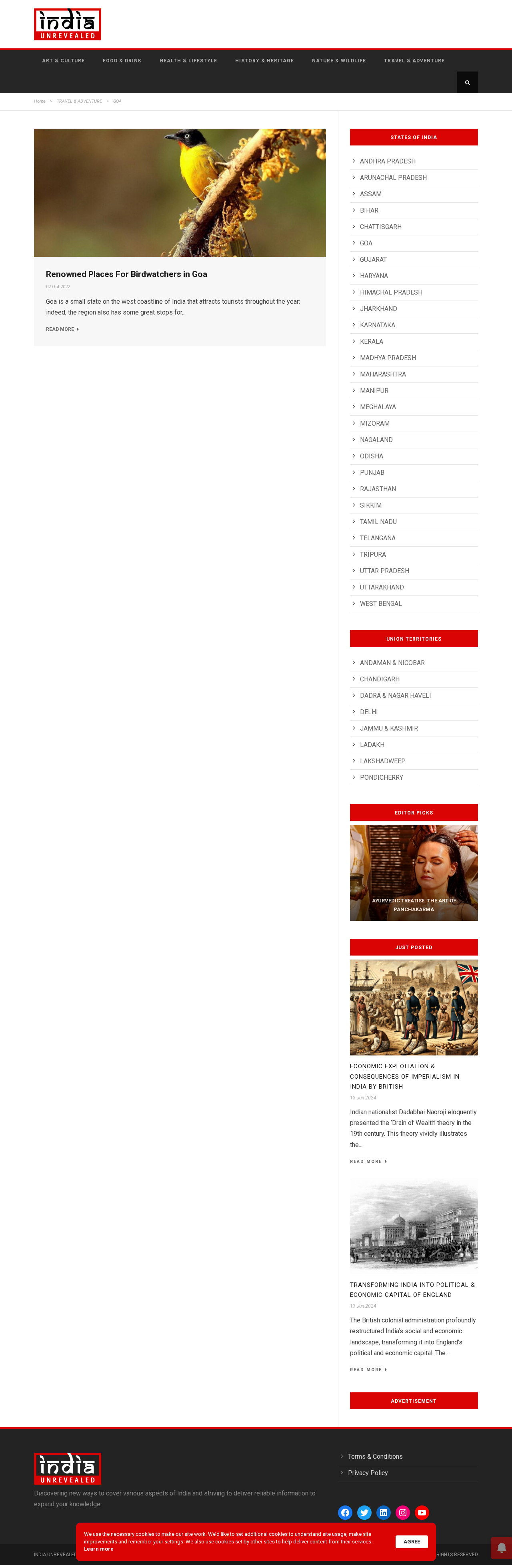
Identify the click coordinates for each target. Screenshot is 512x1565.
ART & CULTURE (63, 61)
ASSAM (371, 194)
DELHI (369, 712)
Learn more (99, 1549)
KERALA (371, 341)
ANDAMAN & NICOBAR (392, 663)
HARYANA (374, 276)
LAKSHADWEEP (383, 761)
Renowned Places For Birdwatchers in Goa (126, 274)
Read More (60, 329)
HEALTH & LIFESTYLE (188, 61)
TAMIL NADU (378, 522)
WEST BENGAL (381, 603)
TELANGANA (378, 538)
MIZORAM (375, 423)
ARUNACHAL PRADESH (393, 177)
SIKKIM (371, 505)
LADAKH (372, 745)
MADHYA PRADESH (388, 358)
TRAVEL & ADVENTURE (414, 61)
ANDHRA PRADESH (388, 161)
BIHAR (369, 210)
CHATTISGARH (381, 227)
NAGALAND (376, 440)
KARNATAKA (377, 325)
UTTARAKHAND (382, 587)
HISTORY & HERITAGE (264, 61)
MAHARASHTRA (383, 374)
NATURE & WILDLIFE (339, 61)
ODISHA (371, 456)
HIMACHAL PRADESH (391, 292)
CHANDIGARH (380, 679)
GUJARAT (373, 259)
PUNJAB (372, 472)
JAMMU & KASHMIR (389, 728)
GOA (366, 243)
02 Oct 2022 (58, 286)
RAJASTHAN (378, 489)
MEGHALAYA (378, 407)
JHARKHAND (378, 309)
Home (40, 101)
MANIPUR (374, 390)
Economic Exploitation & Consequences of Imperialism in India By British (405, 1076)
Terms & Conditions (375, 1456)
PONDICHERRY (381, 777)
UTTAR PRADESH (384, 571)
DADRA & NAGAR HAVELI (395, 695)
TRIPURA (373, 554)
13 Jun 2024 (363, 1098)
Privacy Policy (368, 1473)
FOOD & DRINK (122, 61)
